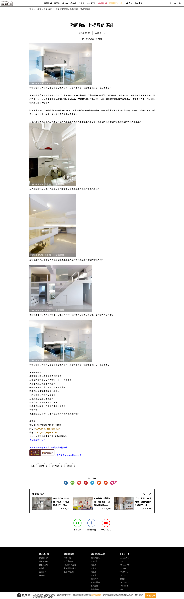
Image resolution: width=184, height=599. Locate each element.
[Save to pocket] (79, 483)
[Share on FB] (66, 483)
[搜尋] (180, 3)
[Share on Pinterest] (86, 483)
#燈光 (69, 465)
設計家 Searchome (7, 4)
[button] (144, 493)
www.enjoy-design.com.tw (47, 428)
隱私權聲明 (43, 564)
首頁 (31, 9)
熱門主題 (94, 585)
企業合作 (42, 571)
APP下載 (67, 557)
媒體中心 (42, 575)
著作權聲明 (43, 561)
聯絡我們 (42, 568)
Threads (123, 568)
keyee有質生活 (70, 564)
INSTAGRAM (125, 564)
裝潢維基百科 (96, 589)
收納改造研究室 (70, 568)
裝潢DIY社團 (69, 571)
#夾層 (41, 465)
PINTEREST (124, 582)
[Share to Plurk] (99, 483)
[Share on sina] (106, 483)
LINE (121, 561)
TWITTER (124, 585)
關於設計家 (44, 554)
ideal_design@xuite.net (46, 432)
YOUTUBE (124, 571)
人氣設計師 (102, 3)
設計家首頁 (95, 557)
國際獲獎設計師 (115, 3)
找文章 (65, 3)
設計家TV (91, 3)
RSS (121, 589)
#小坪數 (55, 465)
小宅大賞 (128, 3)
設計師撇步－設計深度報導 (56, 9)
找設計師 (48, 3)
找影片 (81, 3)
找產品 (73, 3)
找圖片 (57, 3)
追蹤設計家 (125, 554)
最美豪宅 (138, 3)
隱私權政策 (96, 594)
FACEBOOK (124, 557)
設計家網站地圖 (98, 554)
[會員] (175, 3)
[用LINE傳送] (72, 483)
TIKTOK (123, 575)
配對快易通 (68, 561)
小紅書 (122, 578)
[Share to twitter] (92, 483)
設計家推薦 (69, 554)
